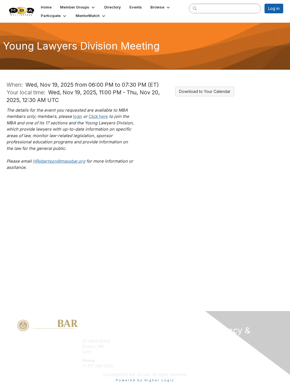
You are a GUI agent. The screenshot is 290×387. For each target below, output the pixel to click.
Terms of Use (225, 356)
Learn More (158, 352)
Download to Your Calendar (205, 91)
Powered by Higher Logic (145, 380)
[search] (195, 8)
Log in (274, 8)
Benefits (155, 346)
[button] (78, 7)
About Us (220, 351)
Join (151, 341)
